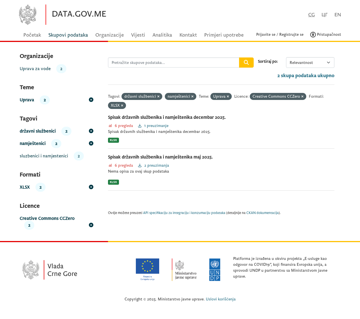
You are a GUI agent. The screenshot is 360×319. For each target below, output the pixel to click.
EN (337, 15)
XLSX (113, 140)
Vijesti (138, 35)
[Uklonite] (158, 97)
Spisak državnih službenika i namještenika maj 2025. (160, 157)
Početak (32, 35)
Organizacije (109, 35)
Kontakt (188, 35)
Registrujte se (291, 34)
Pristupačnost (328, 34)
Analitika (162, 35)
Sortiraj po (267, 61)
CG (311, 15)
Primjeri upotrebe (224, 35)
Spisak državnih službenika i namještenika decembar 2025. (167, 117)
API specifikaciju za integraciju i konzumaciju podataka (184, 213)
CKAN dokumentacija (262, 213)
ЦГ (324, 15)
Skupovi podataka (68, 35)
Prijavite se (265, 34)
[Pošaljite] (246, 62)
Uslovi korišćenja (221, 299)
